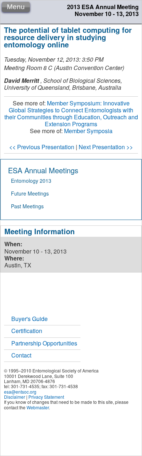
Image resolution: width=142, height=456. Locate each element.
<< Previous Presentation (41, 147)
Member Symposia (88, 131)
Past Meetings (27, 206)
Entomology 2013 (31, 180)
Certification (26, 330)
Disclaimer (14, 397)
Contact (21, 355)
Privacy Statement (46, 397)
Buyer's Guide (29, 318)
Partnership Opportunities (44, 343)
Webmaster (38, 407)
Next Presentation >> (106, 147)
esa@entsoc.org (20, 392)
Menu (16, 7)
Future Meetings (30, 193)
